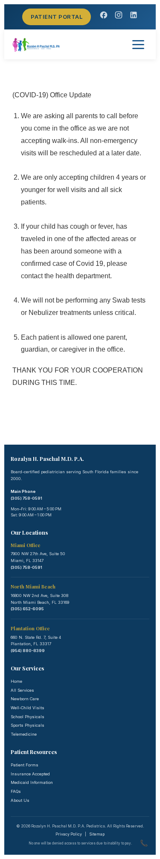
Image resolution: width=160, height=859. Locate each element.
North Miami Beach (33, 586)
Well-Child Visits (27, 707)
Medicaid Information (32, 782)
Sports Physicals (27, 725)
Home (16, 681)
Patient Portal (56, 16)
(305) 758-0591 (26, 498)
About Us (20, 800)
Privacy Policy (68, 834)
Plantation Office (30, 628)
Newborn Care (25, 698)
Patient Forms (24, 765)
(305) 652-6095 (27, 608)
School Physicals (27, 716)
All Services (22, 690)
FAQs (16, 791)
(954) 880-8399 (28, 650)
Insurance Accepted (30, 774)
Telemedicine (24, 734)
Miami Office (26, 545)
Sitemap (97, 834)
